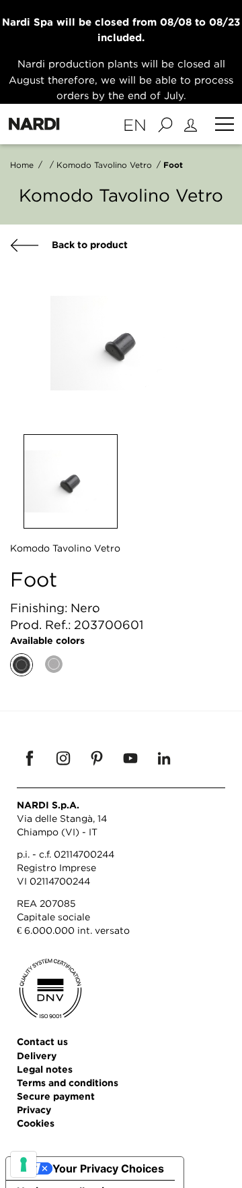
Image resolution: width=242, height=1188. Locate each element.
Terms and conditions (67, 1082)
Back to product (88, 244)
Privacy (34, 1109)
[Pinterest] (96, 757)
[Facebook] (29, 757)
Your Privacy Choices (108, 1168)
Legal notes (45, 1069)
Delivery (36, 1055)
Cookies (35, 1123)
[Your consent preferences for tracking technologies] (23, 1164)
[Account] (192, 124)
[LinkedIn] (164, 757)
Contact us (42, 1041)
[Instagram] (63, 757)
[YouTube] (130, 757)
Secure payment (56, 1096)
